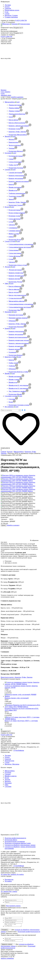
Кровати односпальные (16, 175)
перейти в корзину (17, 97)
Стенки (11, 159)
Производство (9, 760)
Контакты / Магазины (12, 764)
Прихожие (8, 312)
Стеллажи (12, 399)
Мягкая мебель (10, 102)
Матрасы (8, 136)
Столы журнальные (15, 162)
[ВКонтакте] (5, 24)
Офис (7, 283)
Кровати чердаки (14, 349)
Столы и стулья (10, 241)
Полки (11, 402)
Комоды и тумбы (10, 357)
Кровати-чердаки (14, 279)
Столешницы (13, 228)
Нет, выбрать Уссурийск (16, 874)
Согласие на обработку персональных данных (20, 845)
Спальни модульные (15, 172)
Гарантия (8, 8)
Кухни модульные (15, 210)
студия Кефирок (18, 750)
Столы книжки (14, 250)
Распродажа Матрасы (16, 151)
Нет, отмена (13, 891)
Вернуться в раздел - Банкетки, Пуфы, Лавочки (16, 677)
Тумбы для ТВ (13, 165)
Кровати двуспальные (16, 178)
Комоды (11, 184)
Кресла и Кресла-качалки (17, 123)
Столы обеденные (15, 219)
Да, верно (4, 874)
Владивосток (9, 879)
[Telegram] (14, 24)
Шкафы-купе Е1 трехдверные (18, 388)
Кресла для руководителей (17, 295)
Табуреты (12, 225)
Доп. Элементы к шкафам (17, 391)
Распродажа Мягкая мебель (18, 134)
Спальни (8, 169)
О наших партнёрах (11, 17)
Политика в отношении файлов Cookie (18, 843)
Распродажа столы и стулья (18, 265)
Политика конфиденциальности (15, 838)
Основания (12, 352)
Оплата (7, 6)
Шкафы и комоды (11, 776)
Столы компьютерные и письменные (21, 244)
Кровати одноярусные (16, 273)
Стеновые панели (14, 230)
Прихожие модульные (16, 315)
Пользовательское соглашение (15, 841)
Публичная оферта (11, 840)
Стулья (11, 222)
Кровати (8, 328)
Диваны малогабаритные (17, 114)
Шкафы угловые (14, 379)
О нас (6, 12)
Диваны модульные (15, 105)
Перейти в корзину (13, 525)
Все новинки (9, 406)
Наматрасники (13, 142)
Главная (3, 451)
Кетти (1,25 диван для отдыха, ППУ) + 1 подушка (21, 720)
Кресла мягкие (13, 120)
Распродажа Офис (15, 310)
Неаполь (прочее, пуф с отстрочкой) (17, 698)
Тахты (11, 117)
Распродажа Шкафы (15, 394)
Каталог (10, 451)
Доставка (8, 5)
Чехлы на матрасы (15, 145)
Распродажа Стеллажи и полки (19, 405)
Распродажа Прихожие (16, 326)
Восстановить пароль (13, 906)
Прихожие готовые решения (18, 318)
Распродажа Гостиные (16, 168)
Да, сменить (5, 891)
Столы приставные (15, 253)
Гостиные (8, 153)
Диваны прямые (14, 108)
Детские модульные (15, 270)
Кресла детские (14, 292)
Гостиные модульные (16, 156)
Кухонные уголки (14, 129)
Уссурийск (8, 881)
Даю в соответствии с (18, 946)
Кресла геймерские (15, 286)
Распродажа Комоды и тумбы (18, 372)
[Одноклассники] (24, 24)
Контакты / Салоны (11, 15)
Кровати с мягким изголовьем (19, 126)
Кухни (7, 207)
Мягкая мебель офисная (16, 301)
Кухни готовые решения (17, 213)
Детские (8, 267)
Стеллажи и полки (11, 396)
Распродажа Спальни (16, 205)
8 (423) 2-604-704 (21, 20)
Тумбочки (12, 366)
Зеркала (11, 199)
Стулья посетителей (15, 298)
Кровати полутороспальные (18, 337)
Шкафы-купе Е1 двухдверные (19, 385)
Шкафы (7, 373)
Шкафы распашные (15, 187)
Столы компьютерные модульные (20, 247)
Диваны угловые (14, 111)
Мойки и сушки (14, 233)
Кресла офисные (14, 289)
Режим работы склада (12, 10)
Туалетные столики (15, 196)
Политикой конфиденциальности (29, 931)
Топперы (12, 148)
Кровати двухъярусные (16, 276)
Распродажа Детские (15, 282)
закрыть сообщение (7, 958)
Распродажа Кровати (16, 355)
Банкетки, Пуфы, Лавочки (17, 131)
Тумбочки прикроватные (17, 193)
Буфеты (11, 236)
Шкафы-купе (13, 190)
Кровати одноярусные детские (19, 340)
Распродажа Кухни (15, 239)
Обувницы (12, 321)
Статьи (7, 13)
